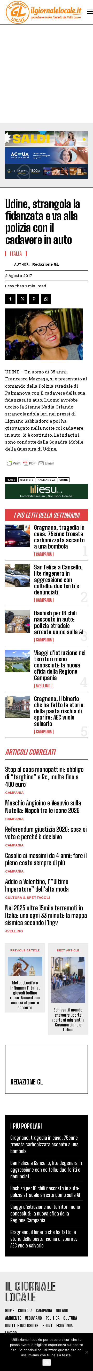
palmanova (46, 479)
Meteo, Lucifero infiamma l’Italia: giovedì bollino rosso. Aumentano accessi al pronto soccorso (25, 995)
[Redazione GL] (9, 264)
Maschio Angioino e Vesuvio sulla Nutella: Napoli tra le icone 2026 (43, 806)
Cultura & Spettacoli (27, 897)
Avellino (43, 686)
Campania (44, 554)
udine (63, 479)
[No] (86, 1352)
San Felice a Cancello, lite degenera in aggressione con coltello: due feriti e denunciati (58, 580)
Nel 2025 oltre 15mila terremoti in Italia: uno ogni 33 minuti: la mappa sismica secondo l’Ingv (46, 915)
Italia (16, 253)
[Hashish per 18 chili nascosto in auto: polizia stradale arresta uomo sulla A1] (17, 621)
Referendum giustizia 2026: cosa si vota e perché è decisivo (46, 833)
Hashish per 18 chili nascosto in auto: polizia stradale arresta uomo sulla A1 (58, 622)
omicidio (27, 479)
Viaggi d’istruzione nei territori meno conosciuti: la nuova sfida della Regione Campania (60, 665)
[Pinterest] (34, 299)
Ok (46, 1362)
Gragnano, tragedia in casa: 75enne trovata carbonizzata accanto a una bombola (59, 537)
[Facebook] (10, 299)
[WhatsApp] (46, 299)
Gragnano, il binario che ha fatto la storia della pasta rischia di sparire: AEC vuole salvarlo (58, 711)
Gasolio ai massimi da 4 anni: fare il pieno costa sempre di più (46, 859)
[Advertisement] (46, 74)
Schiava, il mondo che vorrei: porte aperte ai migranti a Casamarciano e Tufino (67, 1019)
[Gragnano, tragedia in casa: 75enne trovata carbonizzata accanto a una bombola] (17, 536)
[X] (22, 299)
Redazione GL (45, 264)
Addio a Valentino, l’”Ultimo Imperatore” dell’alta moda (37, 885)
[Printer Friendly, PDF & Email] (30, 465)
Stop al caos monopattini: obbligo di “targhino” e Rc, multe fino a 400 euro (44, 777)
